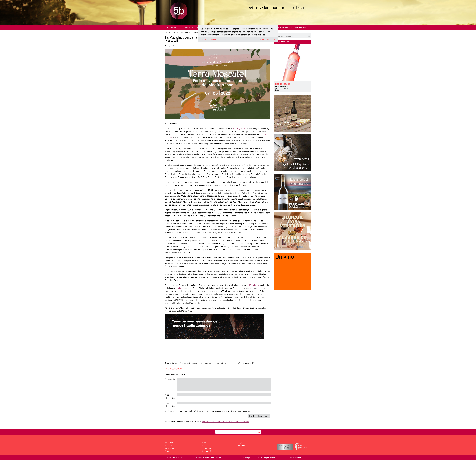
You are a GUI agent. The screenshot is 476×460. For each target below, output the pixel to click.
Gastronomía (206, 451)
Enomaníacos (301, 27)
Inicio (166, 32)
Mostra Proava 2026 (283, 27)
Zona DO (204, 445)
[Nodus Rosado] (292, 62)
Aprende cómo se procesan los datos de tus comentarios (225, 421)
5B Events (242, 445)
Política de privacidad (266, 457)
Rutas (203, 442)
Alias (167, 394)
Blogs (240, 442)
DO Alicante (174, 32)
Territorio (168, 451)
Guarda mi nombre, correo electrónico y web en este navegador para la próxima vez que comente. (209, 410)
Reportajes (184, 27)
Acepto (262, 39)
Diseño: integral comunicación (208, 457)
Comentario (170, 379)
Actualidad (172, 27)
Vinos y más (206, 448)
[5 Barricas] (179, 11)
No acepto (271, 39)
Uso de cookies (295, 457)
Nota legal (246, 457)
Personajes (197, 27)
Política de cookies (208, 39)
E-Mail (167, 402)
